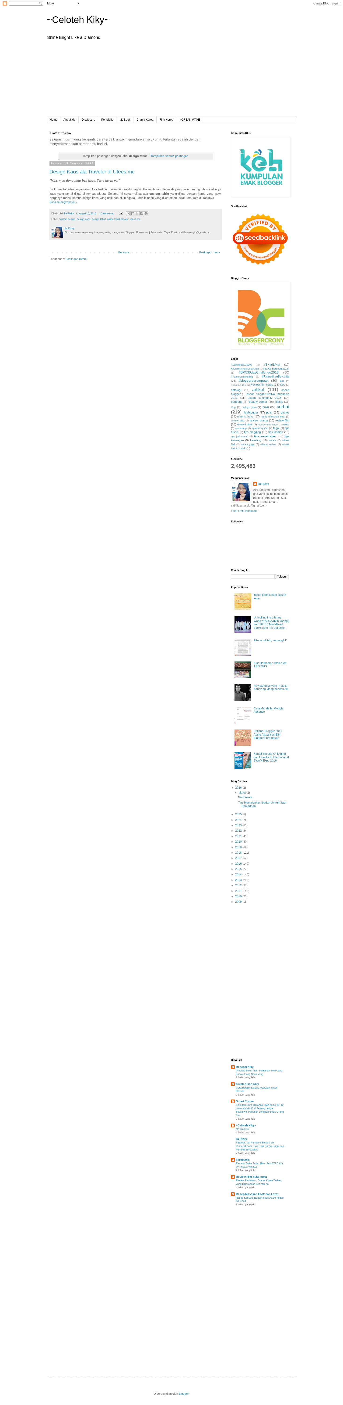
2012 (238, 885)
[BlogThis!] (132, 213)
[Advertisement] (171, 81)
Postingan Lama (209, 252)
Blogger (184, 1393)
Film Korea (166, 119)
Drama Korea (145, 119)
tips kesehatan (265, 436)
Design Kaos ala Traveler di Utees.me (92, 172)
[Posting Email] (121, 213)
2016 (238, 863)
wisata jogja (248, 444)
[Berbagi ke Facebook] (141, 213)
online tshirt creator (118, 219)
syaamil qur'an (260, 428)
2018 (238, 852)
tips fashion (275, 432)
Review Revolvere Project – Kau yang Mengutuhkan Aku (271, 687)
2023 (238, 825)
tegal (276, 428)
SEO (282, 384)
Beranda (123, 252)
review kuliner (245, 424)
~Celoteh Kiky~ (78, 19)
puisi (269, 412)
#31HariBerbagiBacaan (276, 368)
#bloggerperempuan (253, 380)
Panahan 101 (238, 385)
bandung (236, 401)
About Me (69, 119)
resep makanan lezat (273, 416)
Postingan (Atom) (77, 259)
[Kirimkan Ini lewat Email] (128, 213)
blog (233, 407)
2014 (238, 874)
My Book (124, 119)
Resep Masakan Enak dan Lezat (257, 1194)
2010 (238, 896)
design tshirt (99, 219)
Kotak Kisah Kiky (247, 1084)
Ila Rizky (263, 483)
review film (282, 420)
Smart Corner (245, 1101)
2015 (238, 869)
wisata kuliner (268, 444)
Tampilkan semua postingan (169, 156)
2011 (238, 891)
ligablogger (251, 412)
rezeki (285, 424)
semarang (241, 428)
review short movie (268, 424)
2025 (238, 814)
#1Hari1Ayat (272, 364)
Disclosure (88, 119)
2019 (238, 847)
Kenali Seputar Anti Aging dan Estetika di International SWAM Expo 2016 (271, 757)
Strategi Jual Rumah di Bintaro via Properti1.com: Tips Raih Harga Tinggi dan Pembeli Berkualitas (260, 1146)
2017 (238, 858)
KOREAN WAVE (189, 119)
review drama (259, 420)
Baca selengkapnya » (63, 202)
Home (53, 119)
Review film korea (261, 384)
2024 (238, 820)
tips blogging (252, 432)
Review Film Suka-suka (251, 1177)
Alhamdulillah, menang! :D (270, 640)
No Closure (245, 797)
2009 (238, 901)
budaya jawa (249, 407)
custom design (67, 219)
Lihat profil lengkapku (244, 511)
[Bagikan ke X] (137, 213)
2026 (238, 787)
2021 (238, 836)
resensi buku (245, 416)
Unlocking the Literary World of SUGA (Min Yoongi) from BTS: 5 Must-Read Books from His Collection (271, 622)
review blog (237, 420)
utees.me (135, 219)
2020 (238, 841)
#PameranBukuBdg (242, 376)
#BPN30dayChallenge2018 (259, 372)
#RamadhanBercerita (275, 376)
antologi (236, 390)
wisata (272, 440)
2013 (238, 880)
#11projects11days (241, 364)
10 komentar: (107, 213)
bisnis (279, 401)
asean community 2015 (264, 397)
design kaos (84, 219)
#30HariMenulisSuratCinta (245, 368)
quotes (285, 412)
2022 (238, 830)
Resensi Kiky (245, 1067)
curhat (283, 406)
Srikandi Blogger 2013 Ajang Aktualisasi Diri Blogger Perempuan (268, 734)
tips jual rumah (239, 436)
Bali (282, 380)
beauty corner (258, 401)
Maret (242, 792)
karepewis (243, 1159)
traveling (255, 440)
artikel (258, 389)
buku (265, 407)
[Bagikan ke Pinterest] (146, 213)
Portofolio (107, 119)
